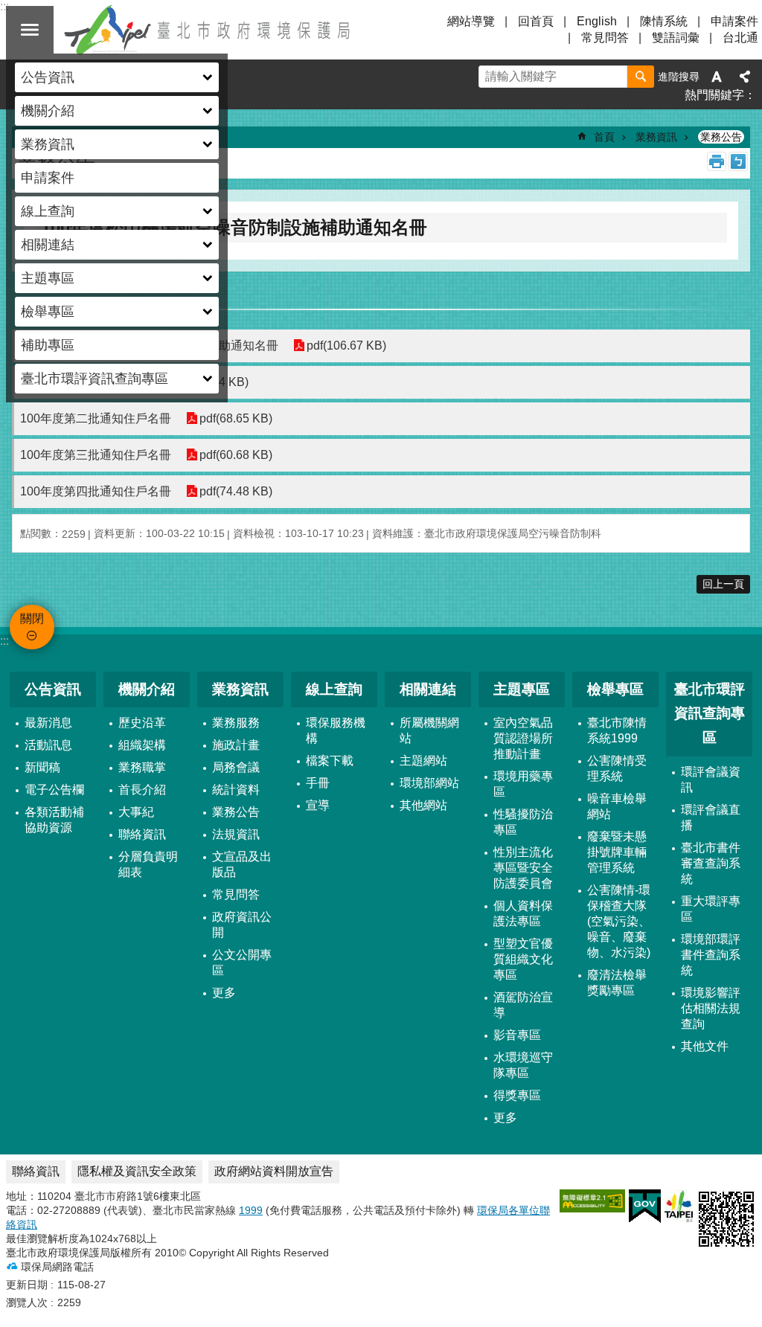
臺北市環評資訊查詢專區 (709, 713)
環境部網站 (429, 783)
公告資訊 (53, 689)
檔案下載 (329, 760)
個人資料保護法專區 (523, 913)
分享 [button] (745, 76)
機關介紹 (146, 689)
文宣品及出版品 (242, 864)
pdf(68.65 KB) (235, 418)
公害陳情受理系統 (617, 768)
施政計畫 (236, 745)
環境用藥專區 (523, 784)
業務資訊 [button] (47, 144)
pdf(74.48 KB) (235, 491)
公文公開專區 (242, 962)
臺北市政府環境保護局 (208, 30)
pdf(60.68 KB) (235, 455)
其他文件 (705, 1046)
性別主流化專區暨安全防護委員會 (523, 868)
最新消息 (48, 722)
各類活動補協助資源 (54, 820)
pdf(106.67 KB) (346, 345)
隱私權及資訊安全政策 (136, 1171)
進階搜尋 (678, 77)
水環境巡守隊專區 (523, 1065)
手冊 (318, 783)
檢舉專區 (615, 689)
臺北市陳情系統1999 (617, 730)
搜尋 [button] (640, 76)
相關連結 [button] (47, 244)
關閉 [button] (30, 30)
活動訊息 (48, 745)
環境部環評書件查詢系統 (710, 955)
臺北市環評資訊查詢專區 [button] (94, 378)
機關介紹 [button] (47, 110)
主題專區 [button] (47, 278)
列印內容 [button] (716, 161)
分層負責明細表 (148, 864)
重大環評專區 (710, 909)
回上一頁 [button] (723, 584)
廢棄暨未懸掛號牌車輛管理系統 (617, 852)
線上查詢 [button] (47, 211)
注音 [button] (738, 161)
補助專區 (47, 345)
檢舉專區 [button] (47, 311)
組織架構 (142, 745)
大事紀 (136, 812)
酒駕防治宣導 (523, 1005)
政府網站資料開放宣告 (273, 1171)
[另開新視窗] (592, 1200)
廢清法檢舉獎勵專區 (617, 982)
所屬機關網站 (429, 730)
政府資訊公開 (242, 924)
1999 (251, 1210)
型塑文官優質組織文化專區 (523, 959)
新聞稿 (42, 767)
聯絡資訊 (142, 834)
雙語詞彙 (675, 37)
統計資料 (236, 789)
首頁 (604, 137)
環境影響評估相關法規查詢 (710, 1008)
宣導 (318, 805)
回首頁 (536, 21)
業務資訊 (656, 137)
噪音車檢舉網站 (617, 806)
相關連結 (428, 689)
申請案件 (47, 177)
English (597, 21)
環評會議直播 (710, 817)
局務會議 (236, 767)
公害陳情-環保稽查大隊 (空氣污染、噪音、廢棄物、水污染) (618, 921)
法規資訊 (236, 834)
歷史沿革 (142, 722)
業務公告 (721, 137)
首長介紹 (142, 789)
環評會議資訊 (710, 779)
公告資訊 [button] (47, 77)
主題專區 (521, 689)
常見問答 (605, 37)
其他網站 (423, 805)
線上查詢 (334, 689)
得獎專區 (517, 1095)
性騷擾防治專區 (523, 822)
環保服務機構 (335, 730)
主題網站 (423, 760)
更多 (224, 992)
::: (4, 640)
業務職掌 (142, 767)
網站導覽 (471, 21)
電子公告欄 (54, 789)
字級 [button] (716, 76)
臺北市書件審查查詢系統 (710, 863)
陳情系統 (664, 21)
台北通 (740, 37)
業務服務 (236, 722)
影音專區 (517, 1035)
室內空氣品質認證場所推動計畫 (523, 738)
